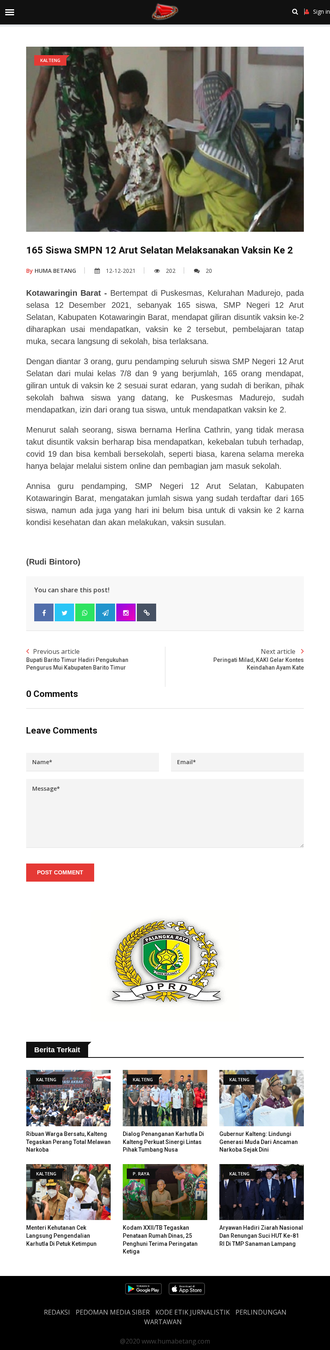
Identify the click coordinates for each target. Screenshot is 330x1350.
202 (170, 270)
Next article (258, 659)
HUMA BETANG (51, 270)
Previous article (77, 659)
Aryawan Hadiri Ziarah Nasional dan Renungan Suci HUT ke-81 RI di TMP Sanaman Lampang (261, 1235)
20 (209, 270)
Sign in (321, 11)
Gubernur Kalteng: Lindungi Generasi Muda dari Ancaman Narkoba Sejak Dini (258, 1142)
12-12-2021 (121, 270)
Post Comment (60, 872)
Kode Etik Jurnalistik (192, 1312)
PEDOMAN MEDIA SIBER (113, 1312)
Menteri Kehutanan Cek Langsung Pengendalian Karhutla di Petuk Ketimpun (61, 1235)
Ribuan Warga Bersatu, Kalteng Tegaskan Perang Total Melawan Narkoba (68, 1142)
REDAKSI (57, 1312)
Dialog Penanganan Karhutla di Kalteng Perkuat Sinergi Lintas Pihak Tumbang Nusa (163, 1142)
